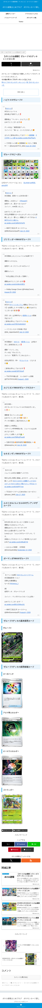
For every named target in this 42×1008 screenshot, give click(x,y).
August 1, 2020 (23, 379)
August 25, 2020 (10, 292)
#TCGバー (33, 484)
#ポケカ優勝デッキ (25, 481)
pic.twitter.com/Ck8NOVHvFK (14, 223)
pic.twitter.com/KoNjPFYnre (14, 487)
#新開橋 (31, 135)
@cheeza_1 (14, 583)
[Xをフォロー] (11, 860)
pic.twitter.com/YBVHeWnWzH (15, 324)
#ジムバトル (24, 360)
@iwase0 (23, 201)
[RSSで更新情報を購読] (30, 860)
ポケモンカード (8, 830)
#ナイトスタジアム (16, 305)
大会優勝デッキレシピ (21, 830)
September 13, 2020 (25, 550)
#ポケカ (9, 108)
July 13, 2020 (24, 332)
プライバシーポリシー (21, 1001)
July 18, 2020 (21, 445)
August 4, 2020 (25, 612)
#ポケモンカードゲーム (25, 575)
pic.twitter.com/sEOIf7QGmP (14, 371)
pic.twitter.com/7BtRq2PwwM (14, 437)
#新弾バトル (26, 315)
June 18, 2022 (31, 146)
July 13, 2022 (24, 231)
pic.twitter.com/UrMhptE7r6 (18, 542)
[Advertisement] (21, 38)
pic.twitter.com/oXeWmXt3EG (14, 284)
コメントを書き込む (21, 977)
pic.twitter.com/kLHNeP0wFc (26, 138)
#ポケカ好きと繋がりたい (20, 484)
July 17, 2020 (20, 494)
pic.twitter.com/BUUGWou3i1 (14, 604)
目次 (19, 92)
